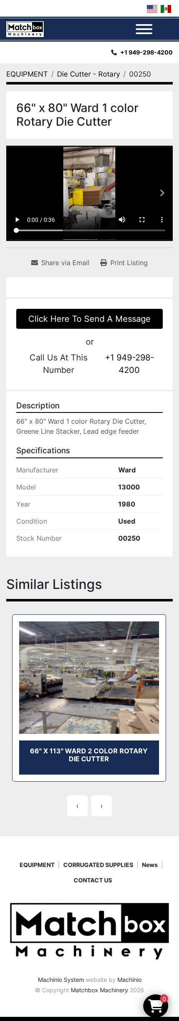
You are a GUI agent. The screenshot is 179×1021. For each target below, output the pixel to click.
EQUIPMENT (37, 864)
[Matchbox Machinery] (89, 930)
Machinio (129, 979)
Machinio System (61, 979)
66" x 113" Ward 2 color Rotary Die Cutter (89, 755)
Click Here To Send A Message (89, 319)
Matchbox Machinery (99, 990)
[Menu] (144, 29)
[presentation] (77, 805)
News (150, 864)
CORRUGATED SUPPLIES (98, 864)
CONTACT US (93, 880)
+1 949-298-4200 (146, 52)
